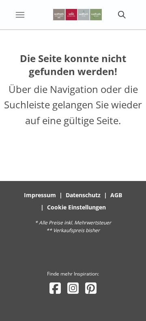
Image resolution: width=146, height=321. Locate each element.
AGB (116, 195)
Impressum (40, 195)
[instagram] (73, 288)
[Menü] (19, 14)
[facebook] (55, 288)
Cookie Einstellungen (76, 207)
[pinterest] (91, 288)
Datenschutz (83, 195)
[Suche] (121, 14)
